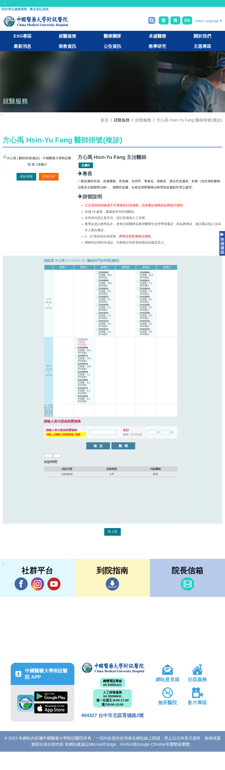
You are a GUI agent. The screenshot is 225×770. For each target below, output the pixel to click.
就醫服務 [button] (67, 35)
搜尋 (151, 20)
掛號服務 (143, 120)
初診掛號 (26, 176)
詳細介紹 (48, 176)
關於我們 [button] (202, 35)
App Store (51, 709)
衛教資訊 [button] (67, 46)
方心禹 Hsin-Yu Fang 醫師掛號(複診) (189, 120)
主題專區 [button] (202, 46)
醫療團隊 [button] (112, 35)
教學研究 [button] (157, 46)
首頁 (104, 120)
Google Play (51, 697)
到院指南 (112, 584)
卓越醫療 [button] (157, 35)
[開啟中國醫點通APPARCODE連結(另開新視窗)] (25, 703)
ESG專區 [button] (23, 35)
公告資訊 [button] (112, 46)
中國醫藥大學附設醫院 (112, 668)
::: (4, 3)
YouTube (53, 584)
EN (187, 20)
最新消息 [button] (22, 46)
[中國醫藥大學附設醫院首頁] (35, 21)
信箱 (187, 584)
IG (37, 584)
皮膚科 (86, 165)
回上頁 (112, 531)
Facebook (21, 584)
